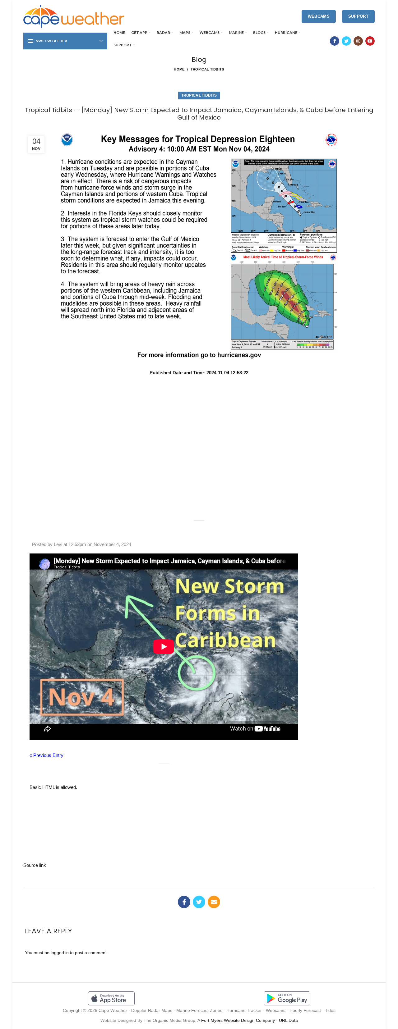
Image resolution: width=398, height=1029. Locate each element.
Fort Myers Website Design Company (238, 1020)
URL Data (288, 1020)
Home (179, 69)
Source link (34, 865)
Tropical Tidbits (207, 69)
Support (358, 16)
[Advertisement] (199, 398)
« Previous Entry (46, 755)
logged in (60, 952)
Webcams (319, 16)
